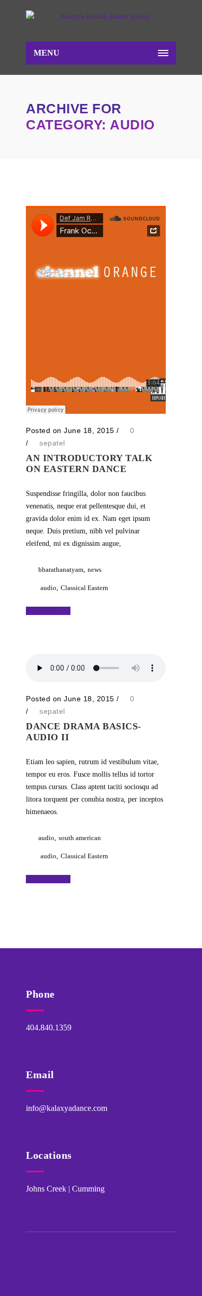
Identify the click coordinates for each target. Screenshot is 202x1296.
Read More (45, 611)
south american (80, 838)
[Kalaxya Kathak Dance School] (101, 23)
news (95, 569)
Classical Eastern (84, 588)
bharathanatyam (60, 569)
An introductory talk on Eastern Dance (89, 463)
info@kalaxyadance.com (66, 1108)
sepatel (52, 443)
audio (48, 588)
